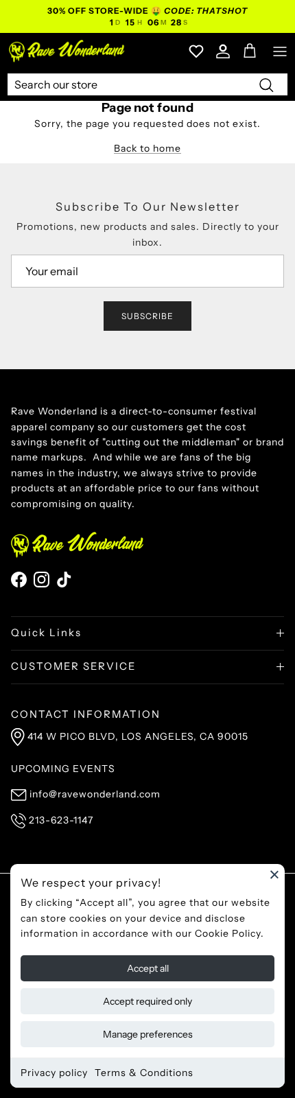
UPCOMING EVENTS (63, 768)
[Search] (266, 84)
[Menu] (280, 51)
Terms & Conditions (144, 1072)
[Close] (274, 874)
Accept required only (147, 1001)
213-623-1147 (61, 820)
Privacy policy (54, 1072)
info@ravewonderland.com (95, 794)
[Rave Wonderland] (67, 51)
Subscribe (147, 316)
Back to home (147, 148)
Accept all (148, 968)
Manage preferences (148, 1034)
